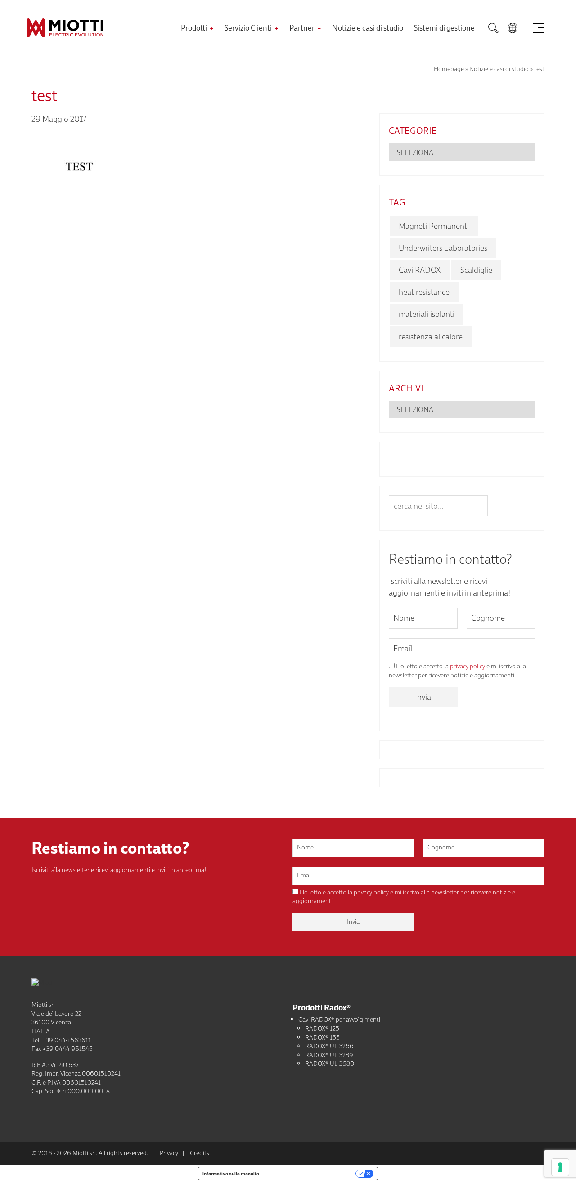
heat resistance (424, 292)
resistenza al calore (431, 336)
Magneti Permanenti (434, 225)
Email (402, 648)
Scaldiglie (476, 270)
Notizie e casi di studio (367, 27)
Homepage (449, 68)
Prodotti (194, 27)
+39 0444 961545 (67, 1048)
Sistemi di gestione (444, 27)
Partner (302, 27)
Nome (403, 617)
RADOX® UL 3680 (329, 1063)
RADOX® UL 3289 (329, 1054)
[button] (512, 28)
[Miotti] (104, 27)
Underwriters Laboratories (443, 248)
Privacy (169, 1152)
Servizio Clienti (248, 27)
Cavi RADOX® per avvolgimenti (339, 1019)
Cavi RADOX (420, 270)
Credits (199, 1152)
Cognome (488, 617)
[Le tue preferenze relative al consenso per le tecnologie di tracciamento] (560, 1167)
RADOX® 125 (322, 1028)
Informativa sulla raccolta (230, 1173)
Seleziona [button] (415, 152)
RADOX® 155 (322, 1037)
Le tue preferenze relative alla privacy (310, 1173)
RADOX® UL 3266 (329, 1045)
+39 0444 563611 (66, 1040)
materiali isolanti (426, 314)
